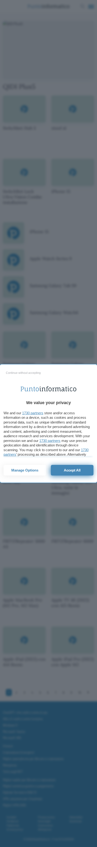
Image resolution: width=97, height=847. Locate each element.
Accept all (72, 470)
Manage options (24, 470)
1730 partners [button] (32, 413)
